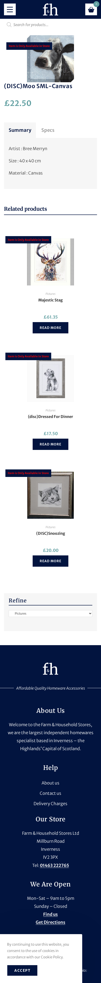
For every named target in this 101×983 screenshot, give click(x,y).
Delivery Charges (50, 803)
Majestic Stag (50, 300)
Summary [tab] (20, 130)
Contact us (50, 793)
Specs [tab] (47, 130)
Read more (50, 328)
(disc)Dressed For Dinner (50, 416)
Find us (50, 914)
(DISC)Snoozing (50, 533)
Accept (22, 970)
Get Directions (50, 922)
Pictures (50, 294)
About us (50, 783)
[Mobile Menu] (10, 9)
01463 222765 (54, 865)
